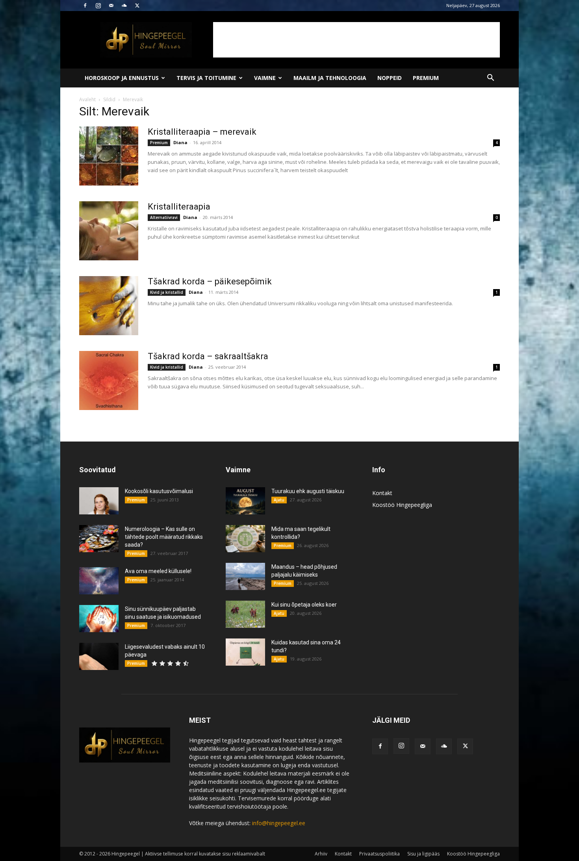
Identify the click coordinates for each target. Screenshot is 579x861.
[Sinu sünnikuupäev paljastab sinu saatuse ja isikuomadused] (99, 618)
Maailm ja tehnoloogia (329, 78)
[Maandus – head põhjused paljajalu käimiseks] (245, 576)
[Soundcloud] (124, 5)
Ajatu (279, 500)
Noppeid (389, 78)
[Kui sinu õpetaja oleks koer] (245, 614)
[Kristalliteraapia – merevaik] (108, 156)
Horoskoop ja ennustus (122, 78)
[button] (490, 78)
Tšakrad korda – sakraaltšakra (208, 356)
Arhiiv (321, 853)
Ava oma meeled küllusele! (158, 571)
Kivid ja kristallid (166, 292)
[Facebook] (85, 5)
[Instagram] (98, 5)
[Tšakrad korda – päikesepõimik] (108, 305)
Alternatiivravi (164, 217)
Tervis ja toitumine (206, 78)
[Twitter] (137, 5)
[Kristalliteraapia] (108, 230)
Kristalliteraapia (179, 207)
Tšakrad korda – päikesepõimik (210, 281)
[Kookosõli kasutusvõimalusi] (99, 500)
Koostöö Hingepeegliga (402, 504)
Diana (180, 142)
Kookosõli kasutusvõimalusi (159, 491)
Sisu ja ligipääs (423, 853)
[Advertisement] (356, 40)
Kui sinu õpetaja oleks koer (304, 604)
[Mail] (111, 5)
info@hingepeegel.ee (278, 823)
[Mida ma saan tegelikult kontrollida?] (245, 538)
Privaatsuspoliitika (379, 853)
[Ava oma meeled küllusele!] (99, 580)
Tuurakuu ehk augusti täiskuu (307, 491)
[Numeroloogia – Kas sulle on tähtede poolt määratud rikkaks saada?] (99, 538)
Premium (426, 78)
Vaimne (265, 78)
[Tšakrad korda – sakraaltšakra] (108, 380)
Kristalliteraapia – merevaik (202, 132)
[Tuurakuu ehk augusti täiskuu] (245, 500)
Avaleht (87, 99)
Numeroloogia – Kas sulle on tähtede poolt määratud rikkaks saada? (164, 537)
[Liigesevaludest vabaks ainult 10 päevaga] (99, 656)
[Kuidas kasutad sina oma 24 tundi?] (245, 652)
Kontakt (382, 493)
